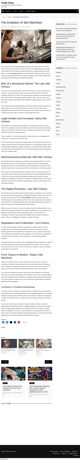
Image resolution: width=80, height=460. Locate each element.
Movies (58, 112)
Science (58, 123)
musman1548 (6, 26)
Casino (5, 383)
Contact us (76, 455)
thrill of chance (37, 293)
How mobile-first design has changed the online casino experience (12, 388)
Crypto (58, 83)
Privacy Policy (54, 451)
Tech (15, 11)
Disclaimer (74, 451)
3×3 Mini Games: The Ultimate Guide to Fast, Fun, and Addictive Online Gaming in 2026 (66, 57)
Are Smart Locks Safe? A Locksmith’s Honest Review (66, 43)
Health (58, 105)
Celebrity (58, 79)
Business (8, 11)
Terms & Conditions (65, 451)
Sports (21, 11)
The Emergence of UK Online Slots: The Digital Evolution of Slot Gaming (26, 350)
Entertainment (60, 90)
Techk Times (7, 3)
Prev (6, 362)
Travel (58, 134)
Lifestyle (58, 109)
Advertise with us (31, 11)
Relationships (60, 120)
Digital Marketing (60, 87)
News (57, 116)
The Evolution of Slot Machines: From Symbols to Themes (43, 350)
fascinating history (16, 73)
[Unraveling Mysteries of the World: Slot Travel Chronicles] (9, 343)
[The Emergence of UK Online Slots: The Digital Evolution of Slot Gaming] (26, 343)
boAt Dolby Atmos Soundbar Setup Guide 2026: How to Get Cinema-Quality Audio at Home (65, 36)
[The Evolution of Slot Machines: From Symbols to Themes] (44, 343)
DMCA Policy (56, 453)
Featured (58, 98)
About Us (64, 453)
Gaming (32, 383)
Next (47, 362)
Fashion (58, 94)
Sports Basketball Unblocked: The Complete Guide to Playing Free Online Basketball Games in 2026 (65, 49)
